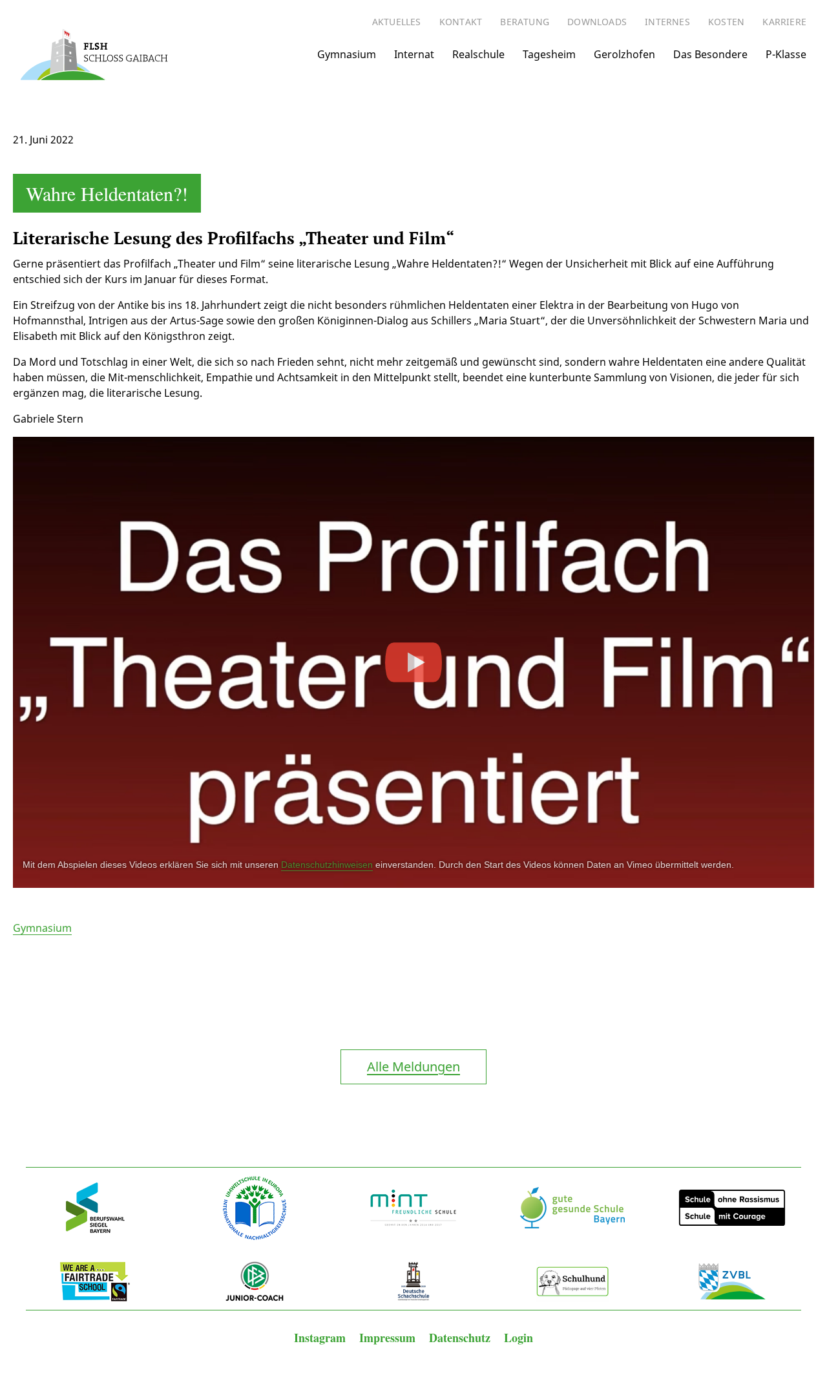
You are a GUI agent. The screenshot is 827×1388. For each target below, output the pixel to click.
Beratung (524, 22)
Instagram (321, 1337)
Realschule (478, 54)
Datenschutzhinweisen (327, 864)
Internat (414, 54)
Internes (667, 22)
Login (518, 1337)
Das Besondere (710, 54)
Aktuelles (396, 22)
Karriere (784, 22)
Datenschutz (461, 1337)
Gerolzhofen (624, 54)
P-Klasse (786, 54)
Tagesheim (549, 54)
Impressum (389, 1337)
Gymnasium (346, 54)
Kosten (726, 22)
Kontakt (460, 22)
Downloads (597, 22)
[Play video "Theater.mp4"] (413, 662)
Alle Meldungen (413, 1066)
